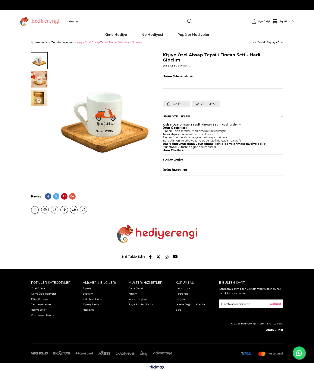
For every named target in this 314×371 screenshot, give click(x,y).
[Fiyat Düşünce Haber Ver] (64, 209)
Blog (178, 309)
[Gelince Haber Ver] (83, 209)
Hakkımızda (183, 288)
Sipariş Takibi (91, 304)
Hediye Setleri (39, 309)
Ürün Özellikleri (176, 116)
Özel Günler (38, 288)
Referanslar (182, 293)
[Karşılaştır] (54, 209)
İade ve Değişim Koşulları (191, 304)
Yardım (132, 293)
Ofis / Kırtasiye (39, 299)
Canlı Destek (136, 288)
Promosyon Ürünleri (43, 315)
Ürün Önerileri (175, 170)
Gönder (275, 303)
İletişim (180, 299)
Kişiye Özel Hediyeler (43, 293)
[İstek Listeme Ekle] (45, 209)
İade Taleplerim (92, 299)
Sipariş (87, 288)
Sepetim (88, 293)
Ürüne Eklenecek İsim (178, 76)
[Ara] (189, 21)
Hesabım (88, 309)
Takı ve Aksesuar (41, 304)
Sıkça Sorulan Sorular (141, 304)
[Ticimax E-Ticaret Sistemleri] (157, 367)
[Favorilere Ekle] (35, 210)
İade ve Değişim (138, 299)
